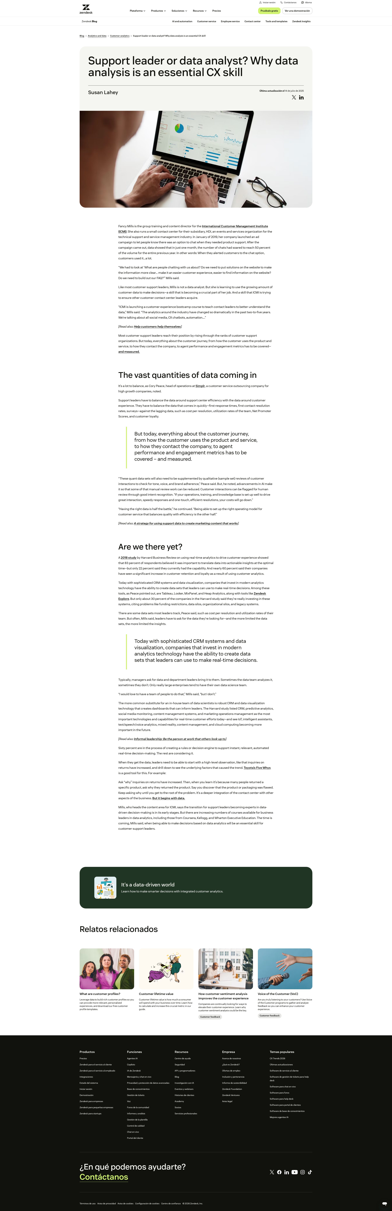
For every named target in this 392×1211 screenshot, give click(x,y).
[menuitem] (306, 2)
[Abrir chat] (385, 1204)
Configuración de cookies (147, 1203)
